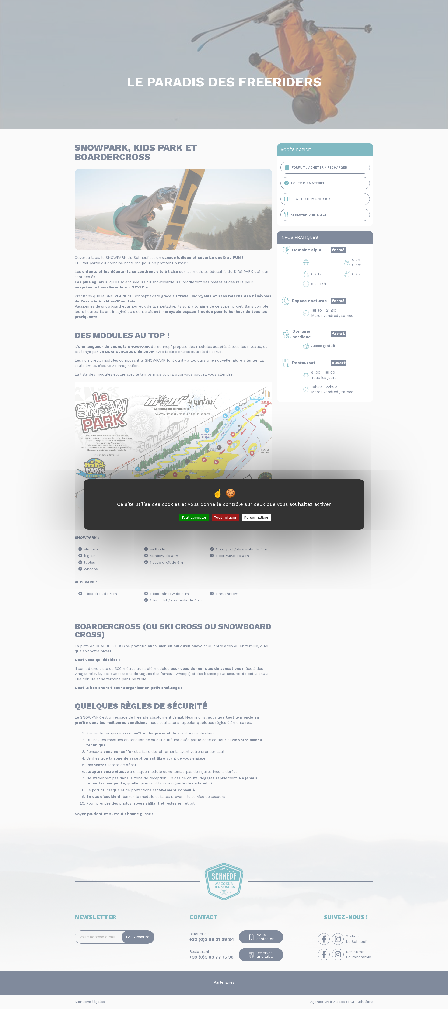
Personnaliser (256, 517)
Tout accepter (193, 517)
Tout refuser (225, 517)
